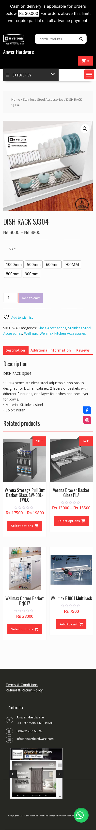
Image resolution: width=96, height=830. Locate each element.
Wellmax (31, 333)
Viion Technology (69, 815)
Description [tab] (15, 350)
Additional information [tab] (51, 350)
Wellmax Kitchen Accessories (63, 333)
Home (15, 99)
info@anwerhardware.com (35, 739)
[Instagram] (87, 420)
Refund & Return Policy (24, 690)
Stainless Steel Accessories (43, 99)
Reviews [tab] (83, 350)
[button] (89, 74)
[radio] (13, 264)
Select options (22, 525)
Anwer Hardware (18, 51)
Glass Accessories (52, 328)
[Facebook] (87, 410)
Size (12, 248)
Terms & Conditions (22, 684)
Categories (22, 74)
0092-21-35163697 (29, 731)
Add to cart (31, 298)
